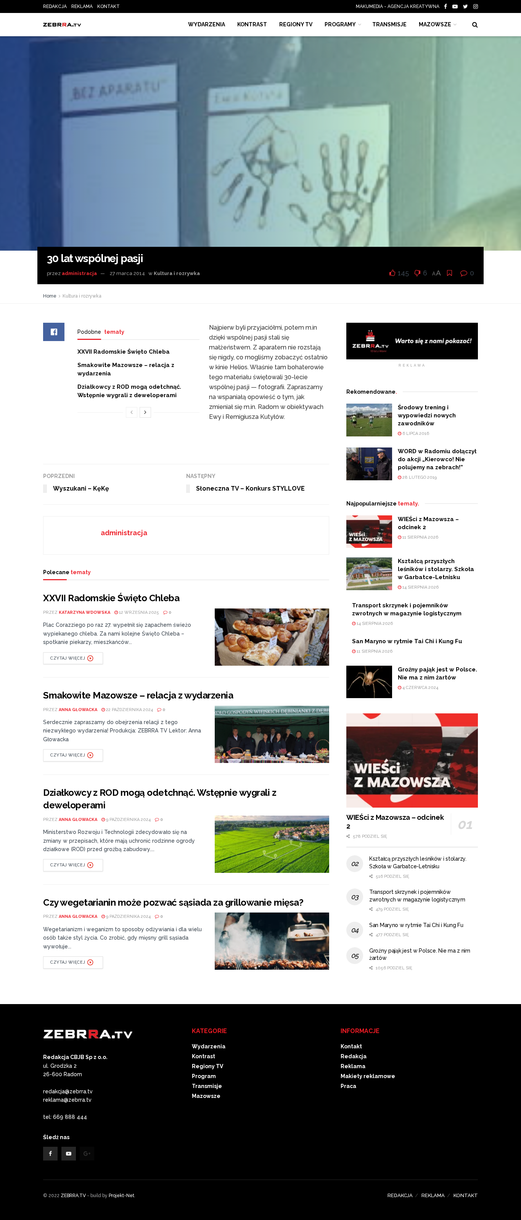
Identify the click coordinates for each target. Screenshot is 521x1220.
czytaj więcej (67, 658)
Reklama (353, 1066)
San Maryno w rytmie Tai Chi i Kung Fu (407, 641)
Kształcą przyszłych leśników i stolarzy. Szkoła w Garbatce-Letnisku (436, 569)
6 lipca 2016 (415, 433)
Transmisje (207, 1086)
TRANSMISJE (389, 24)
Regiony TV (295, 24)
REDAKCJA (55, 6)
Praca (348, 1086)
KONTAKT (108, 6)
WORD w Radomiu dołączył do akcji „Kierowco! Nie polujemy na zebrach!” (437, 459)
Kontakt (351, 1046)
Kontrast (203, 1056)
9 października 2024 (128, 819)
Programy (340, 24)
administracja (79, 273)
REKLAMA (82, 6)
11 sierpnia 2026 (419, 537)
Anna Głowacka (78, 709)
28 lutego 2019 (419, 477)
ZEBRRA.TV (73, 1195)
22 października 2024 (129, 709)
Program (204, 1076)
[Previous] (131, 412)
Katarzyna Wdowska (84, 612)
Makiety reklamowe (368, 1076)
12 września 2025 (138, 612)
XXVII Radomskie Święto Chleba (123, 351)
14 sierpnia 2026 (420, 587)
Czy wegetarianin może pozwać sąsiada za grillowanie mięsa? (173, 902)
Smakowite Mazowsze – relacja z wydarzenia (138, 695)
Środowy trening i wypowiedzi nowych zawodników (427, 415)
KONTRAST (252, 24)
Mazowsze (435, 24)
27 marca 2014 (127, 273)
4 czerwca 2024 (419, 687)
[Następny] (145, 412)
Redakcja (354, 1056)
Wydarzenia (206, 24)
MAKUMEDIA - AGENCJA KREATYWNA (399, 6)
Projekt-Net (121, 1195)
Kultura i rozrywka (177, 273)
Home (49, 296)
